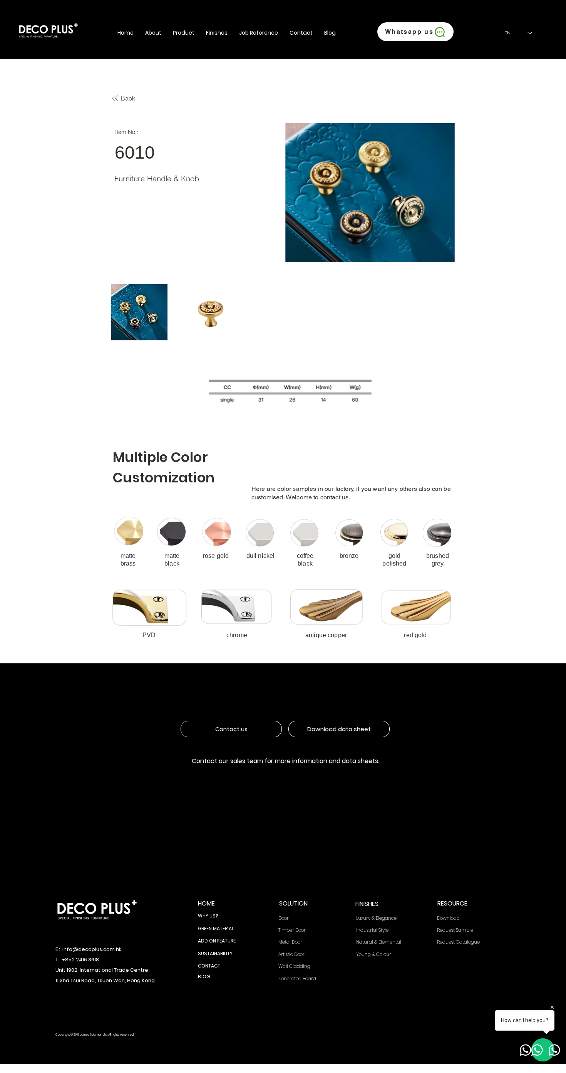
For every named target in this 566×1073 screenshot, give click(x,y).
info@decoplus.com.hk (91, 949)
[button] (153, 33)
